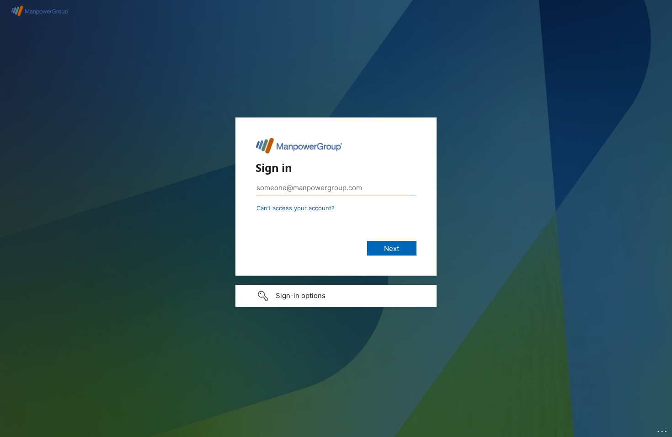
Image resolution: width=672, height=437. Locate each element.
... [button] (662, 429)
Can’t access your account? (295, 208)
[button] (336, 296)
